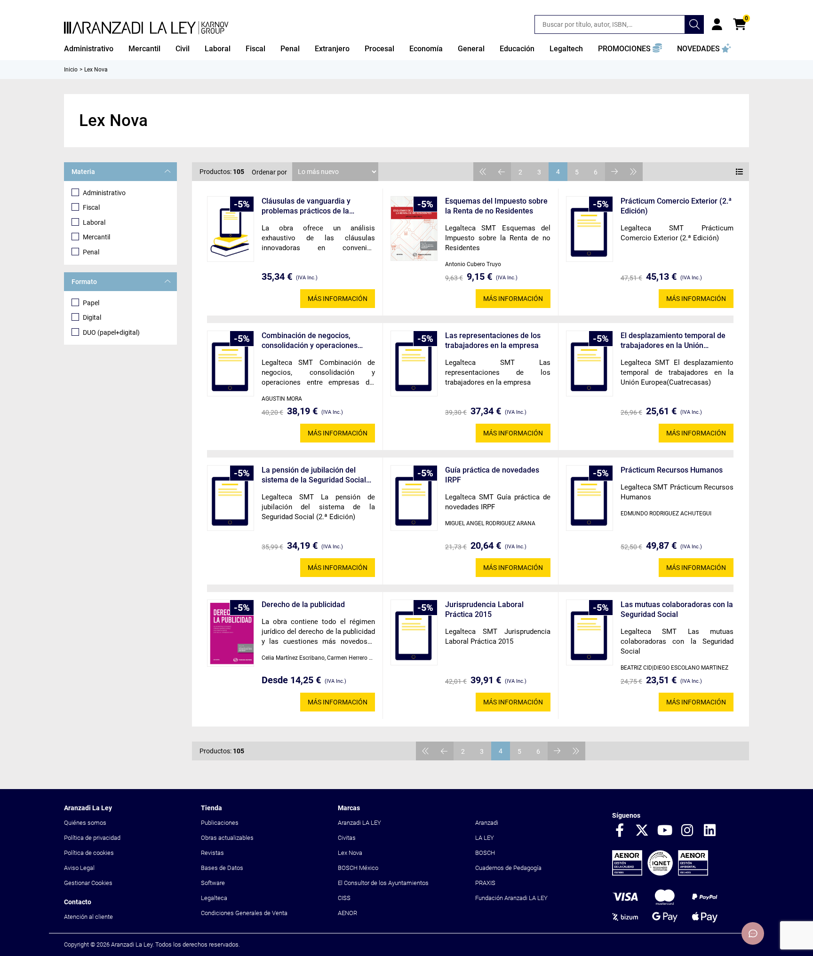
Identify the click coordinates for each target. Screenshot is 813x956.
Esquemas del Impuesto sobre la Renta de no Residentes (496, 206)
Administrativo (104, 193)
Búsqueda (694, 24)
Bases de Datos (222, 867)
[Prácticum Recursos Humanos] (589, 498)
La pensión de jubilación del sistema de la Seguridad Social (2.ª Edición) (314, 475)
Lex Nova (350, 852)
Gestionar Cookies (88, 882)
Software (213, 882)
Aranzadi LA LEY (359, 822)
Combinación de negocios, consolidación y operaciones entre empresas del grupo (310, 340)
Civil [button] (182, 48)
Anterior (501, 171)
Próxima (614, 171)
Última (633, 171)
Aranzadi (486, 822)
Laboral (94, 222)
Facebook (619, 831)
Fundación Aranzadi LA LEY (511, 897)
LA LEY (484, 837)
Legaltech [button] (566, 48)
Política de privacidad (92, 837)
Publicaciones (220, 822)
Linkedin (709, 831)
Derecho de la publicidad (303, 604)
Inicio (71, 69)
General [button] (471, 48)
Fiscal (91, 207)
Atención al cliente (88, 916)
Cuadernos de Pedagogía (508, 867)
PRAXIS (485, 882)
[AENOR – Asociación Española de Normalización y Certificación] (660, 873)
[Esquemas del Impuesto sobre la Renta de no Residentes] (414, 228)
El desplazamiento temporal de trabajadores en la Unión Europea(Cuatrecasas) (673, 340)
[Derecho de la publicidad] (230, 633)
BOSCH (485, 852)
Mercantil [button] (144, 48)
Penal (91, 252)
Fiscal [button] (255, 48)
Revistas (212, 852)
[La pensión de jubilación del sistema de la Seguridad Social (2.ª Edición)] (230, 498)
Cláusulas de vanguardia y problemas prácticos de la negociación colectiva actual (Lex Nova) (318, 206)
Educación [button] (517, 48)
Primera (482, 171)
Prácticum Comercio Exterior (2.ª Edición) (676, 206)
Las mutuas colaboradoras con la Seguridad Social (677, 609)
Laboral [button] (218, 48)
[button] (630, 49)
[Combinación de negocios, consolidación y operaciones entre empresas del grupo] (230, 363)
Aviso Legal (79, 867)
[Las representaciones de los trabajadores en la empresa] (414, 363)
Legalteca (214, 897)
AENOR (347, 912)
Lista (739, 171)
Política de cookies (89, 852)
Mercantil (96, 237)
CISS (344, 897)
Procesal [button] (379, 48)
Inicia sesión (717, 24)
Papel (91, 303)
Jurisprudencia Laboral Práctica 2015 (484, 609)
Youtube (664, 831)
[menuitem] (88, 49)
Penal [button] (290, 48)
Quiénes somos (85, 822)
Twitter (642, 831)
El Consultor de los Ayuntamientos (383, 882)
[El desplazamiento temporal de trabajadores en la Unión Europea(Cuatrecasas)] (589, 363)
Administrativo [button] (88, 48)
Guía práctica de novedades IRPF (492, 475)
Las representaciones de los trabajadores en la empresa (493, 340)
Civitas (347, 837)
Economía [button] (426, 48)
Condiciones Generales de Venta (244, 912)
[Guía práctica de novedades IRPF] (414, 498)
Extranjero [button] (332, 48)
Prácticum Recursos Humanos (672, 470)
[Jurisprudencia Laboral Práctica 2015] (414, 632)
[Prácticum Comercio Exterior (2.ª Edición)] (589, 229)
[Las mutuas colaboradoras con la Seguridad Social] (589, 632)
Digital (92, 317)
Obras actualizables (227, 837)
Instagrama (687, 831)
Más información (337, 298)
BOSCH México (358, 867)
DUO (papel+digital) (111, 332)
